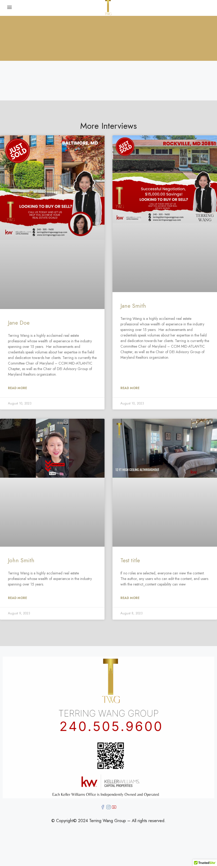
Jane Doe (19, 323)
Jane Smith (133, 306)
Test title (130, 560)
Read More (17, 388)
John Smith (21, 560)
